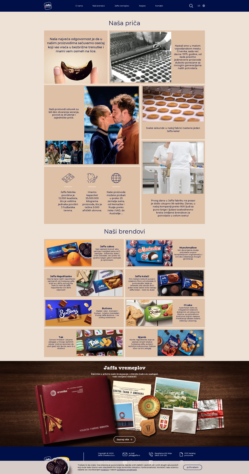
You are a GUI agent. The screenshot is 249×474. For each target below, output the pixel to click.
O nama (79, 6)
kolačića (105, 470)
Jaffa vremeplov (122, 6)
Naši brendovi (98, 6)
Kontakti (159, 6)
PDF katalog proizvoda (189, 454)
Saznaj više (123, 439)
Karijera (142, 6)
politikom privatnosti (127, 470)
